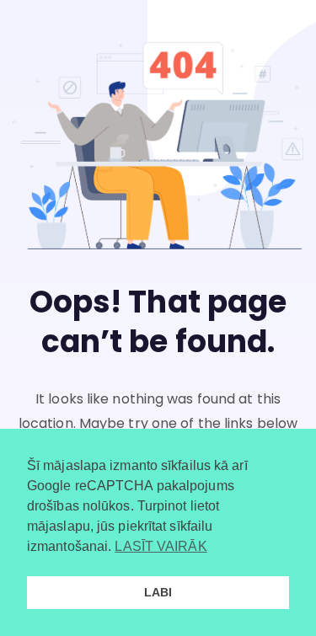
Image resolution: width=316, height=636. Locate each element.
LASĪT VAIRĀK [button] (160, 546)
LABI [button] (158, 592)
